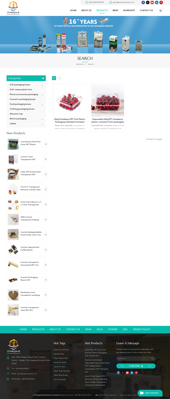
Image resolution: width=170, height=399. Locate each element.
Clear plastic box (61, 358)
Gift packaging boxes (20, 85)
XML (125, 329)
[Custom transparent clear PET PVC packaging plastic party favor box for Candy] (13, 309)
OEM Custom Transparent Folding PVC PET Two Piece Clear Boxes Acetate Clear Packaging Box (30, 218)
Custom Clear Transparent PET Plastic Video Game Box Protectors (31, 158)
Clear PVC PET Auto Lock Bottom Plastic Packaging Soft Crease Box (96, 353)
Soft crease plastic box (21, 90)
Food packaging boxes (20, 104)
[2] (13, 189)
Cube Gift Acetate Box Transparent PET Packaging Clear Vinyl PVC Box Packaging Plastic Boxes (31, 173)
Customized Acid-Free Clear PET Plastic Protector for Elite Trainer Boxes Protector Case (31, 143)
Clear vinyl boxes (61, 375)
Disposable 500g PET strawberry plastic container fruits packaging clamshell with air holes (108, 121)
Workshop (129, 11)
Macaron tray (16, 114)
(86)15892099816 (96, 2)
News (115, 11)
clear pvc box (59, 367)
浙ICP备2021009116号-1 (83, 395)
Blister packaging (18, 119)
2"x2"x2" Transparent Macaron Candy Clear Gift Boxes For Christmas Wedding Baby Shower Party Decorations (31, 188)
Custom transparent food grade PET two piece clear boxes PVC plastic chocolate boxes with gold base (31, 263)
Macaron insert (60, 362)
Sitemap (113, 329)
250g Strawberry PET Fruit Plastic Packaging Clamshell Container (69, 120)
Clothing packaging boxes (22, 109)
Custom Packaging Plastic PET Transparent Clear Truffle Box (29, 279)
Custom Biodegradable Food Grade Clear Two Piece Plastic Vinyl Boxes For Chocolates (31, 233)
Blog (100, 329)
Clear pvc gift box (61, 350)
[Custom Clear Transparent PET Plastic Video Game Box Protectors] (13, 159)
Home (73, 11)
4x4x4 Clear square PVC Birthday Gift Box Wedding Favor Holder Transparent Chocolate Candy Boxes (96, 380)
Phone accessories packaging (24, 95)
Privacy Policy (141, 329)
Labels (13, 124)
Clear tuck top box (62, 371)
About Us (86, 11)
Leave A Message (152, 393)
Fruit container (60, 379)
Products (102, 11)
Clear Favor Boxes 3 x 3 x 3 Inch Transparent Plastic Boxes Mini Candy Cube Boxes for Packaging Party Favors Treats (31, 203)
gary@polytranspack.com (124, 2)
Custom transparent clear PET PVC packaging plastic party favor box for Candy (30, 309)
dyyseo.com (132, 395)
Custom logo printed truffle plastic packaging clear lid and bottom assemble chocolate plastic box (30, 248)
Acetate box (59, 354)
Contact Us (146, 11)
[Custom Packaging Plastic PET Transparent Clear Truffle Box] (13, 279)
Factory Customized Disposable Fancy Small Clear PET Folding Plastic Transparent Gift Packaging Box (97, 366)
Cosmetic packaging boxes (23, 99)
